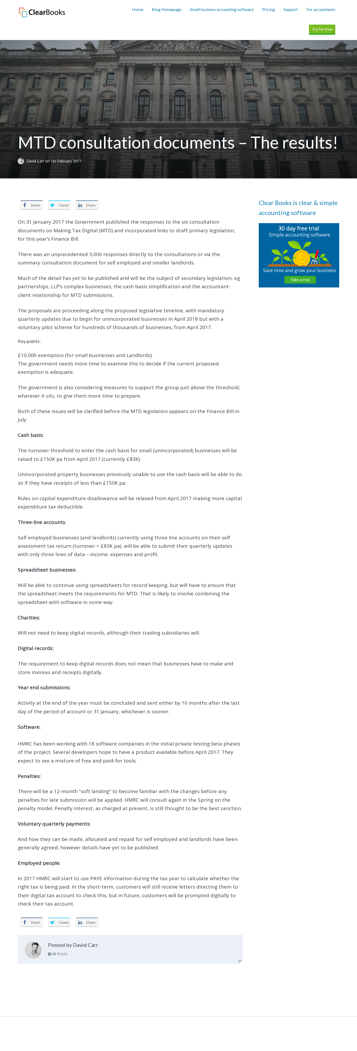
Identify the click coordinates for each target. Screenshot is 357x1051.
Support (291, 9)
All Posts (59, 953)
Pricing (268, 9)
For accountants (321, 9)
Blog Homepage (166, 9)
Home (137, 9)
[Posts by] (22, 161)
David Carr (35, 161)
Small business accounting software (222, 9)
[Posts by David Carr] (33, 951)
